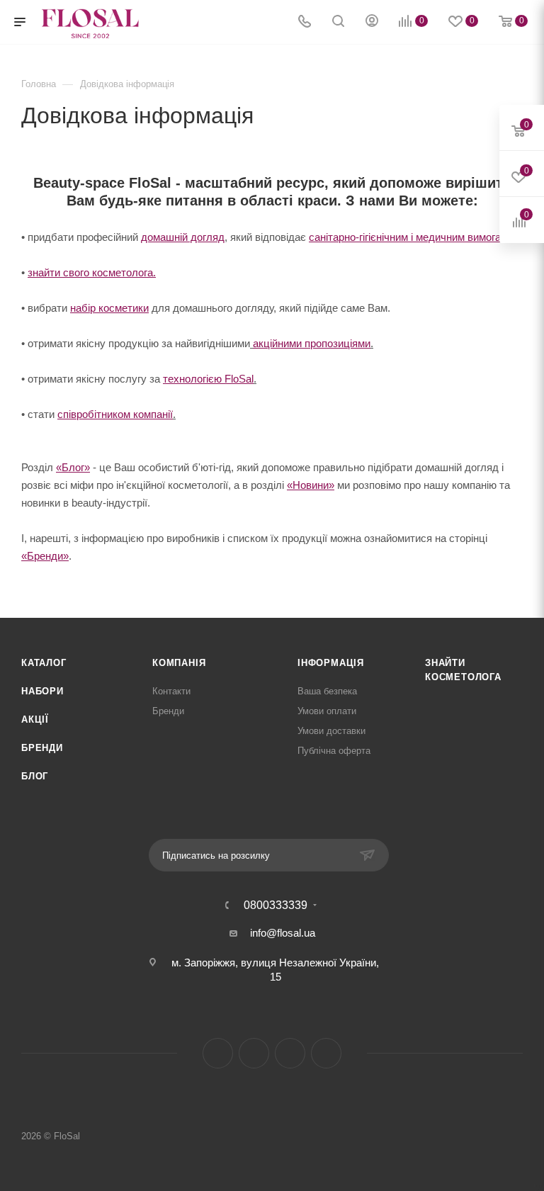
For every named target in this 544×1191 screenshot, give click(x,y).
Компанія (178, 662)
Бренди (42, 748)
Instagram (254, 1053)
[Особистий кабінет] (372, 22)
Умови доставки (332, 731)
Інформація (331, 662)
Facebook (218, 1053)
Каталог (44, 662)
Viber (326, 1053)
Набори (42, 691)
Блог (34, 776)
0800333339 (275, 905)
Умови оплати (327, 711)
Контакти (171, 691)
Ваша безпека (327, 691)
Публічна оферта (334, 750)
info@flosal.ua (282, 933)
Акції (35, 719)
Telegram (290, 1053)
